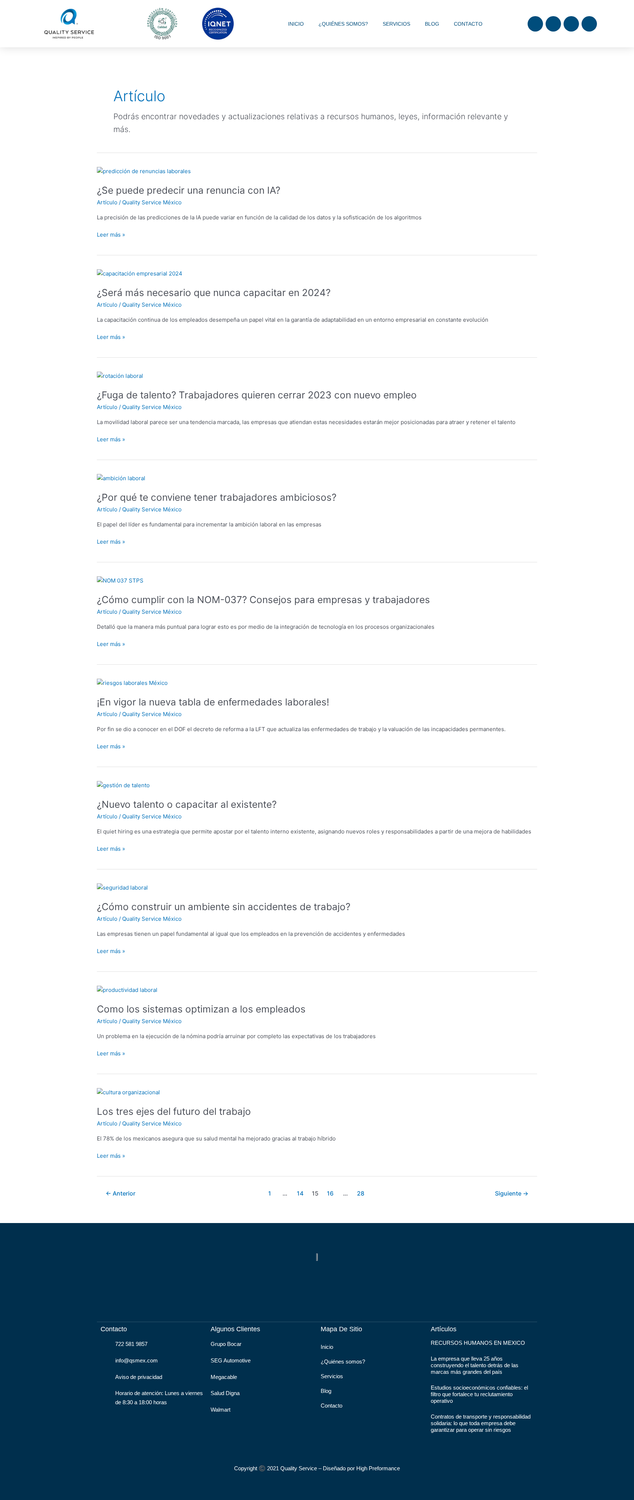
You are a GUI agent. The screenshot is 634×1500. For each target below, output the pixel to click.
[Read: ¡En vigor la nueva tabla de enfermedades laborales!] (132, 682)
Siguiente (511, 1193)
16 (330, 1193)
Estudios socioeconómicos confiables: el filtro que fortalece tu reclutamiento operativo (479, 1394)
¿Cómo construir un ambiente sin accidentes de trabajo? (223, 906)
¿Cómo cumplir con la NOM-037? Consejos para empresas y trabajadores (263, 599)
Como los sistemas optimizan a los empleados (201, 1009)
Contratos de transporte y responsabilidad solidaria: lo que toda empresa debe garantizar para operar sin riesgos (481, 1423)
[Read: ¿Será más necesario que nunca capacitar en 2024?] (139, 273)
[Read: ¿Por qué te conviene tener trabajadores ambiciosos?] (121, 477)
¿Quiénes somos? (343, 24)
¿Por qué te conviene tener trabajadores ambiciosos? (216, 497)
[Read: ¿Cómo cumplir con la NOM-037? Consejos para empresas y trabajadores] (120, 580)
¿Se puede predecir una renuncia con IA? (188, 190)
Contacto (468, 24)
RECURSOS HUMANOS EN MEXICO (478, 1343)
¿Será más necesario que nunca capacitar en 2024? (214, 292)
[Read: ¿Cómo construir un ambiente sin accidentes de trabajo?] (122, 887)
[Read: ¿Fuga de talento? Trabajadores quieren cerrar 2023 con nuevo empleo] (120, 375)
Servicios (396, 24)
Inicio (296, 24)
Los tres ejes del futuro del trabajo (174, 1111)
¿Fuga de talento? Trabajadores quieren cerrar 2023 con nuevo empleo (257, 395)
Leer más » (111, 234)
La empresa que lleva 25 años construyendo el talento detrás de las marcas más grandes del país (474, 1365)
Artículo (107, 202)
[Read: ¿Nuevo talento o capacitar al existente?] (123, 784)
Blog (432, 24)
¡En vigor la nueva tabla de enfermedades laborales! (213, 702)
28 (360, 1193)
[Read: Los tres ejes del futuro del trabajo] (128, 1091)
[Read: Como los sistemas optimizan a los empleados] (127, 989)
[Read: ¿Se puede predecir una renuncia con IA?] (144, 170)
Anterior (120, 1193)
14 (300, 1193)
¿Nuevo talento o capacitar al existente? (187, 804)
